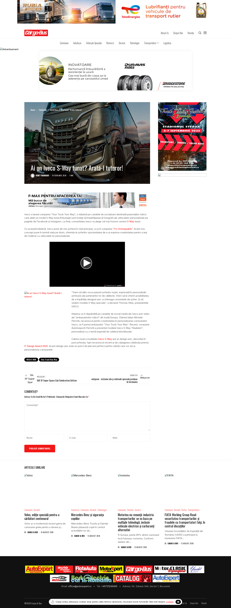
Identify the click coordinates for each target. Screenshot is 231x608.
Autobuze (75, 510)
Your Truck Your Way (49, 359)
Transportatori (193, 510)
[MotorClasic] (170, 569)
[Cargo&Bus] (139, 569)
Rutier (184, 510)
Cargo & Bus (33, 532)
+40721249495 (109, 586)
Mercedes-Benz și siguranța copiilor (87, 516)
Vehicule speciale (47, 160)
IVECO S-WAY (31, 359)
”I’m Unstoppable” (123, 228)
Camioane (43, 109)
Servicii (138, 510)
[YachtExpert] (196, 569)
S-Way (130, 221)
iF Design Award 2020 (36, 346)
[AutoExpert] (39, 569)
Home (33, 109)
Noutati (37, 510)
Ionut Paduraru (42, 176)
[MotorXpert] (111, 569)
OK (178, 601)
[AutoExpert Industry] (166, 578)
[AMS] (64, 569)
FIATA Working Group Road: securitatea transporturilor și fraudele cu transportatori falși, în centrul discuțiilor (185, 520)
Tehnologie (102, 510)
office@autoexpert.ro (80, 586)
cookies (169, 601)
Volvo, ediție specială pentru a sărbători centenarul (41, 516)
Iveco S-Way (105, 338)
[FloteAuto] (86, 569)
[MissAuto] (60, 578)
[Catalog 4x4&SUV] (132, 578)
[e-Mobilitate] (91, 578)
